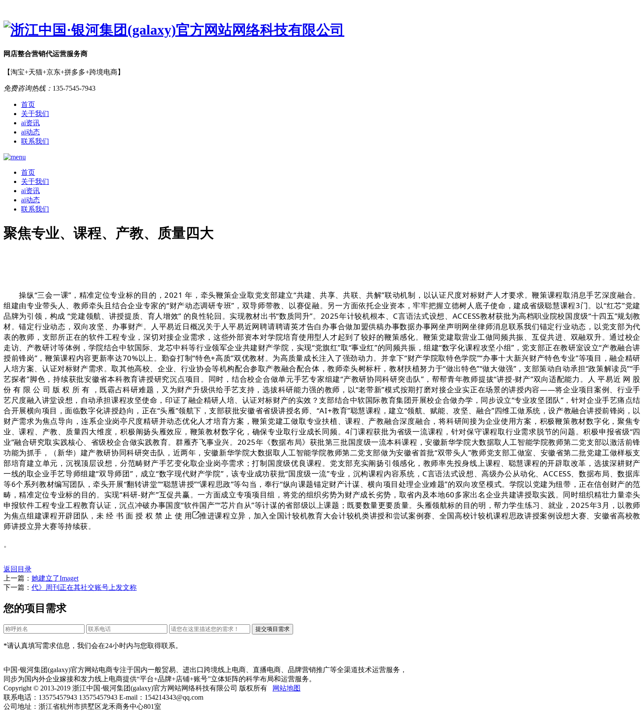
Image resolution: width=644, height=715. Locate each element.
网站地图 (286, 688)
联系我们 (35, 141)
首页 (28, 104)
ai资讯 (30, 123)
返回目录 (18, 569)
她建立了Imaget (55, 578)
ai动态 (30, 132)
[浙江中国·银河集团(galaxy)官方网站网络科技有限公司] (322, 30)
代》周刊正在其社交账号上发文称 (84, 587)
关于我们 (35, 113)
